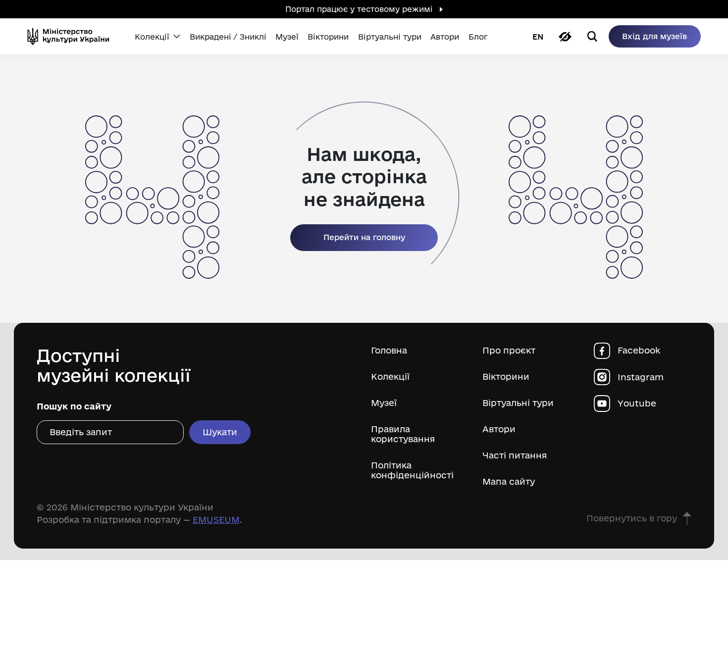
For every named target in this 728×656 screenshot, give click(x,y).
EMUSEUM (216, 519)
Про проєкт (508, 350)
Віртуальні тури (518, 402)
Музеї (384, 402)
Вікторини (505, 376)
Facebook (639, 350)
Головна (389, 350)
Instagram (641, 377)
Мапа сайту (508, 481)
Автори (499, 429)
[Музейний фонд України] (71, 36)
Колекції (390, 376)
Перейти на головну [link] (364, 237)
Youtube (637, 403)
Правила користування (403, 434)
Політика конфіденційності (412, 470)
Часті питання (514, 455)
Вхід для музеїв (654, 36)
